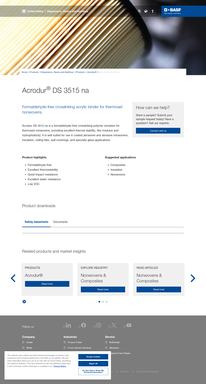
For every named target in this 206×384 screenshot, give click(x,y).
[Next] (193, 279)
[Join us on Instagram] (97, 327)
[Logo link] (172, 11)
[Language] (146, 11)
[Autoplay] (24, 301)
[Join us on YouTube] (127, 327)
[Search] (139, 11)
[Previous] (13, 279)
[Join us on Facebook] (82, 327)
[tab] (36, 222)
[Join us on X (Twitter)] (112, 327)
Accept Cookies (93, 357)
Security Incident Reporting (147, 371)
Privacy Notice (60, 366)
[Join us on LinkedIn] (67, 327)
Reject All (93, 363)
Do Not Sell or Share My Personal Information (93, 371)
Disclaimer (124, 371)
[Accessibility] (152, 11)
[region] (57, 365)
